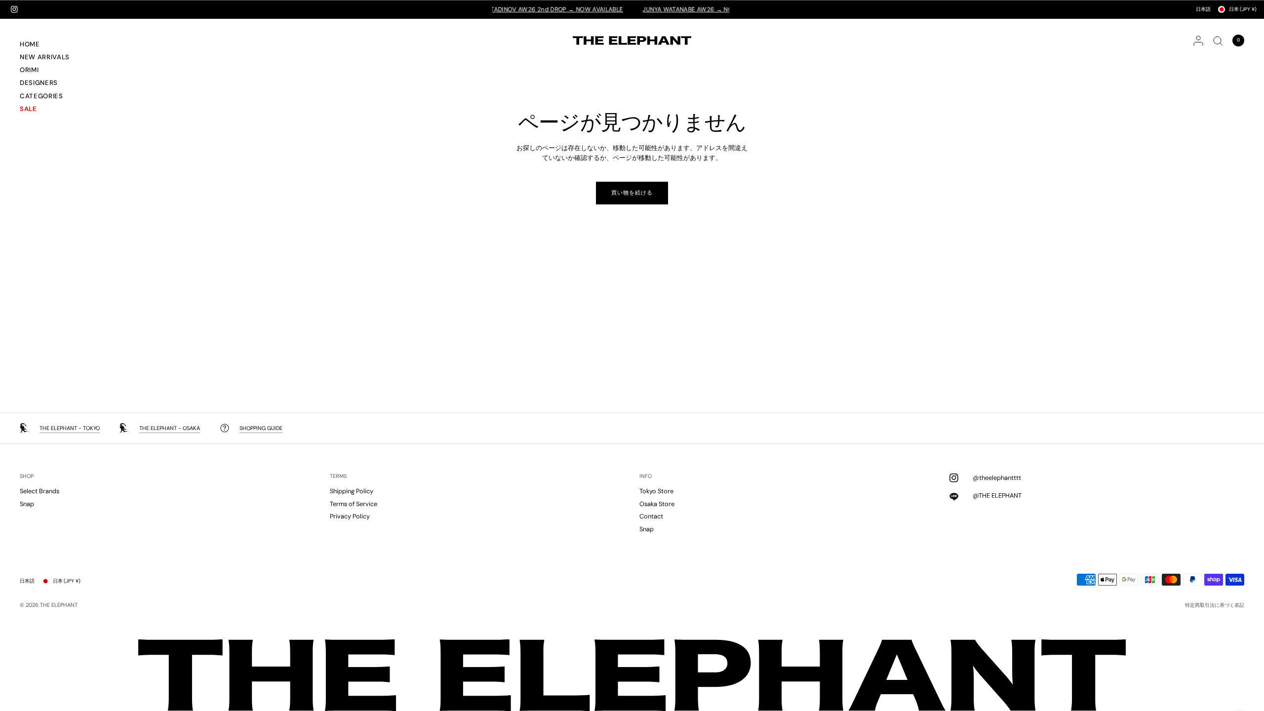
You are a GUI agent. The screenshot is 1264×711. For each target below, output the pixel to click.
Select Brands (39, 491)
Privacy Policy (350, 516)
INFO (645, 476)
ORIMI (29, 70)
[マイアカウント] (1198, 40)
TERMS (338, 476)
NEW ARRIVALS (45, 57)
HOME (30, 44)
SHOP (27, 476)
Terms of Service (353, 504)
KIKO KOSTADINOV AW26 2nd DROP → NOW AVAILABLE (525, 9)
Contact (651, 516)
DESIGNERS (39, 83)
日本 (1243, 9)
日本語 (1203, 9)
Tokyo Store (656, 491)
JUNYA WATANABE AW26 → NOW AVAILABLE (690, 9)
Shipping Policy (351, 491)
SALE (28, 109)
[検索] (1217, 40)
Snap (27, 504)
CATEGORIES (41, 96)
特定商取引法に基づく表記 (1214, 605)
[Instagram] (14, 9)
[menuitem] (56, 45)
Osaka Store (656, 504)
